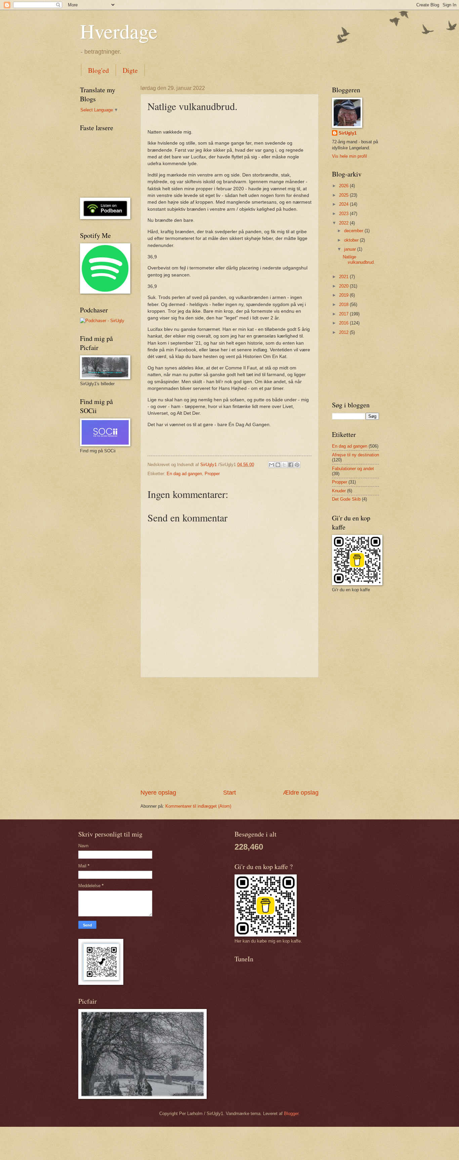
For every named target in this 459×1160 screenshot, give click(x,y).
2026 (344, 185)
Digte (130, 70)
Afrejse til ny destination (355, 454)
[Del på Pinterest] (297, 464)
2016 (344, 322)
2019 (344, 295)
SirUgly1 (348, 133)
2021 (344, 276)
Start (229, 792)
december (354, 230)
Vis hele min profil (349, 156)
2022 (344, 222)
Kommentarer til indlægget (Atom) (198, 806)
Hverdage (119, 30)
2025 (344, 195)
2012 (344, 332)
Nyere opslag (158, 792)
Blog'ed (98, 70)
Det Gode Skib (346, 499)
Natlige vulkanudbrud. (359, 259)
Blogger (291, 1113)
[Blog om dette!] (278, 464)
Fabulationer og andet (353, 468)
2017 (344, 313)
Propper (212, 473)
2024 (344, 204)
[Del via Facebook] (290, 464)
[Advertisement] (229, 733)
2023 (344, 213)
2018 (344, 304)
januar (350, 249)
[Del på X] (284, 464)
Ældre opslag (301, 792)
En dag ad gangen (184, 473)
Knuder (339, 490)
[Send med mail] (271, 464)
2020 (344, 286)
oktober (352, 240)
